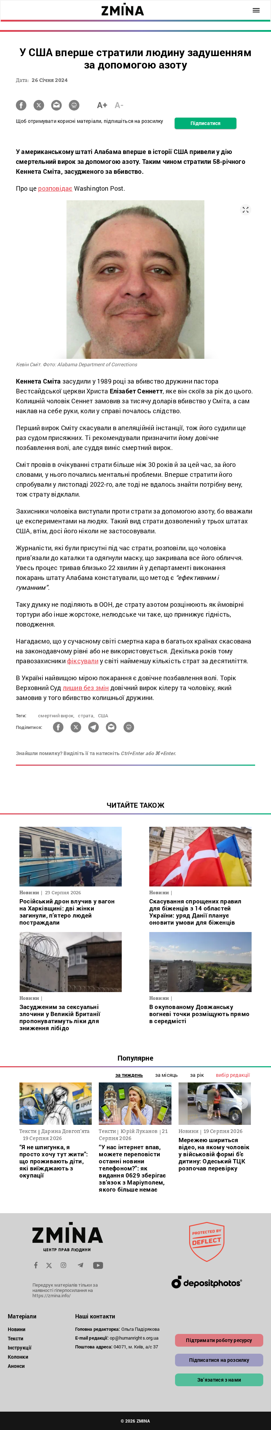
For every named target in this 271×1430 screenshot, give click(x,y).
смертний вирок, (56, 715)
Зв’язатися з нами (219, 1379)
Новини (17, 1329)
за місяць (166, 1075)
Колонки (18, 1356)
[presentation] (29, 1103)
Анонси (16, 1366)
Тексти (16, 1338)
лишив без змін (86, 687)
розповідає (55, 188)
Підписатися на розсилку (219, 1360)
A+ (102, 105)
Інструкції (19, 1347)
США (103, 715)
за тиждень (129, 1075)
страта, (86, 715)
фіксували (82, 661)
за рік (197, 1075)
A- (119, 105)
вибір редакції (233, 1075)
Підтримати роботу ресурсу (219, 1340)
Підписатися (206, 123)
